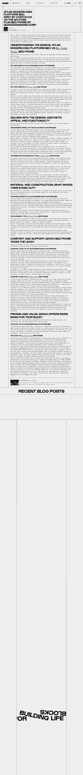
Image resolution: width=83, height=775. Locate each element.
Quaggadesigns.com (38, 38)
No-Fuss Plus (31, 87)
